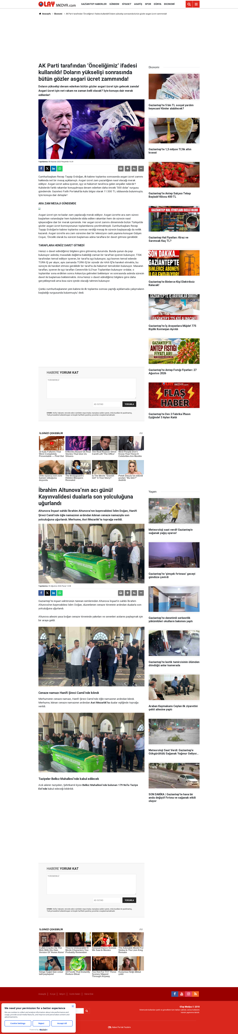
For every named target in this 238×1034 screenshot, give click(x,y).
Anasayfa (46, 14)
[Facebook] (41, 168)
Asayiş (138, 4)
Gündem (114, 4)
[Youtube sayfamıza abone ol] (181, 994)
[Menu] (196, 4)
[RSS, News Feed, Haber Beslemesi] (195, 994)
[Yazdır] (121, 168)
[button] (127, 168)
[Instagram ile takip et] (188, 994)
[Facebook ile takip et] (174, 994)
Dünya (157, 4)
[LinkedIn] (53, 168)
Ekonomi (169, 4)
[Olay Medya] (57, 4)
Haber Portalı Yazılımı (121, 1027)
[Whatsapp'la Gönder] (60, 168)
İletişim (62, 994)
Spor (148, 4)
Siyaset (126, 4)
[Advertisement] (119, 38)
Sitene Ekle (88, 994)
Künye (52, 994)
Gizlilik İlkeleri (74, 994)
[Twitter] (47, 168)
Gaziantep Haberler (94, 4)
